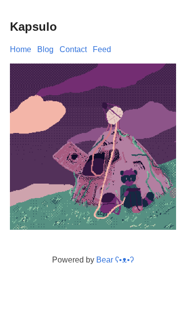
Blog (45, 49)
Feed (102, 49)
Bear (115, 260)
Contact (73, 49)
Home (20, 49)
